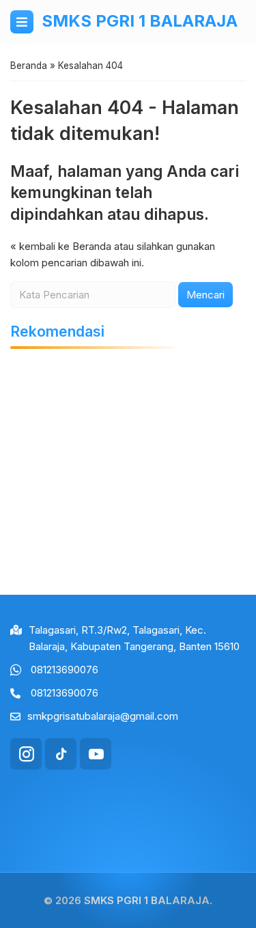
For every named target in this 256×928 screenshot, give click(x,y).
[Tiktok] (60, 754)
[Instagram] (26, 754)
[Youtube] (95, 754)
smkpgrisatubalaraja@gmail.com (102, 715)
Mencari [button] (205, 294)
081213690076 (64, 669)
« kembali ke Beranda (60, 246)
